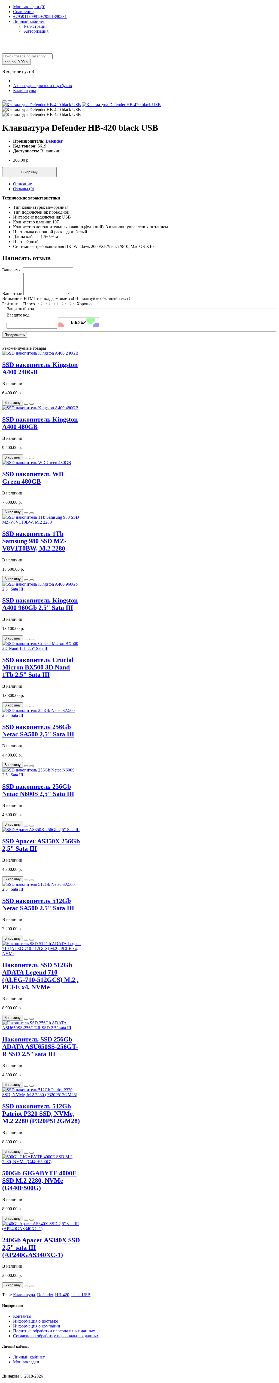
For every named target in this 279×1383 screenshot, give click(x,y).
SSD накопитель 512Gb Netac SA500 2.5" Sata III (38, 904)
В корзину (29, 172)
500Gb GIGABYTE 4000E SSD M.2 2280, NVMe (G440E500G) (39, 1180)
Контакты (22, 1316)
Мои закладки (26, 1362)
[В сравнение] (10, 101)
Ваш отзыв (12, 293)
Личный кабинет (29, 1357)
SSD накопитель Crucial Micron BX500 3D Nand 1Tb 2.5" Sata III (38, 667)
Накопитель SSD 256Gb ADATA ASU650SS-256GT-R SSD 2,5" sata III (40, 1047)
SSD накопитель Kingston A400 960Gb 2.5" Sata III (40, 604)
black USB (80, 1294)
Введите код (18, 315)
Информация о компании (36, 1326)
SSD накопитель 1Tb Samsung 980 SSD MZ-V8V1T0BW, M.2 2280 (34, 541)
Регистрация (35, 26)
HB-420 (62, 1294)
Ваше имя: (12, 270)
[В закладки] (4, 101)
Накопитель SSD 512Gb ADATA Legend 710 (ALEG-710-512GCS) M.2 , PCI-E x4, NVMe (40, 976)
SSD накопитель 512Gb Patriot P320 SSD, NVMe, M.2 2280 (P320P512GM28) (41, 1113)
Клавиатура (24, 1294)
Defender (54, 141)
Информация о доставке (35, 1321)
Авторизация (36, 31)
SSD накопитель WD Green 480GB (32, 478)
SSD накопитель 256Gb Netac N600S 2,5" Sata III (38, 790)
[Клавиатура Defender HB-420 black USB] (41, 104)
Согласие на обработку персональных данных (56, 1335)
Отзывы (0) (23, 188)
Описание (22, 184)
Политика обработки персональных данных (54, 1331)
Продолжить (14, 335)
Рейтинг (10, 304)
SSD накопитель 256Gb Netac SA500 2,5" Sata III (38, 730)
